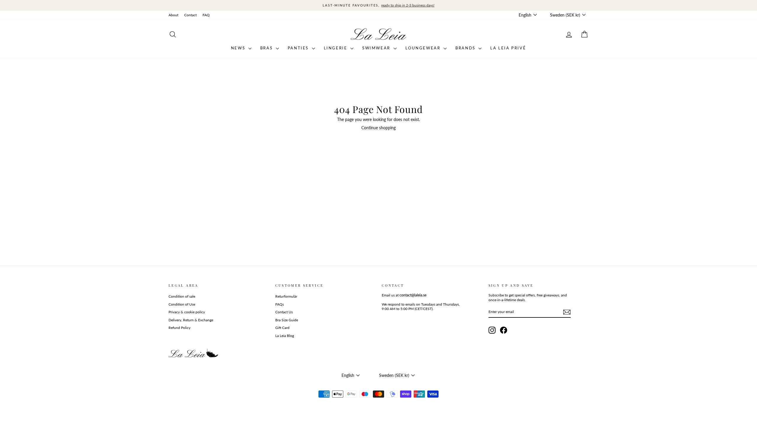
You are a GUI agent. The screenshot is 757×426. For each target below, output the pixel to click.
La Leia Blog (284, 335)
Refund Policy (179, 327)
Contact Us (284, 312)
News (239, 48)
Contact (190, 15)
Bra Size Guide (286, 320)
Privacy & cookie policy (187, 312)
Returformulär (286, 296)
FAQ (206, 15)
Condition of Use (182, 304)
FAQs (279, 304)
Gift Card (282, 327)
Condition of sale (182, 296)
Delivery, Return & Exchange (191, 320)
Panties (299, 48)
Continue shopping (378, 127)
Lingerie (336, 48)
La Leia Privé (508, 48)
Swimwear (377, 48)
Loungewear (423, 48)
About (173, 15)
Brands (466, 48)
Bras (267, 48)
